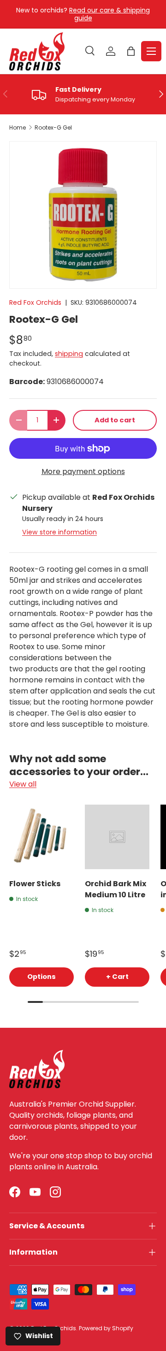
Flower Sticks (34, 883)
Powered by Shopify (106, 1328)
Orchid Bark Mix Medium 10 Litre (115, 889)
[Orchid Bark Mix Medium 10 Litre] (117, 837)
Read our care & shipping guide (109, 14)
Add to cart (115, 420)
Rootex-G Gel (53, 127)
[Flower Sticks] (41, 837)
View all (22, 784)
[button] (131, 51)
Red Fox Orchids (35, 302)
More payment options (83, 471)
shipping (69, 353)
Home (17, 127)
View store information (59, 532)
